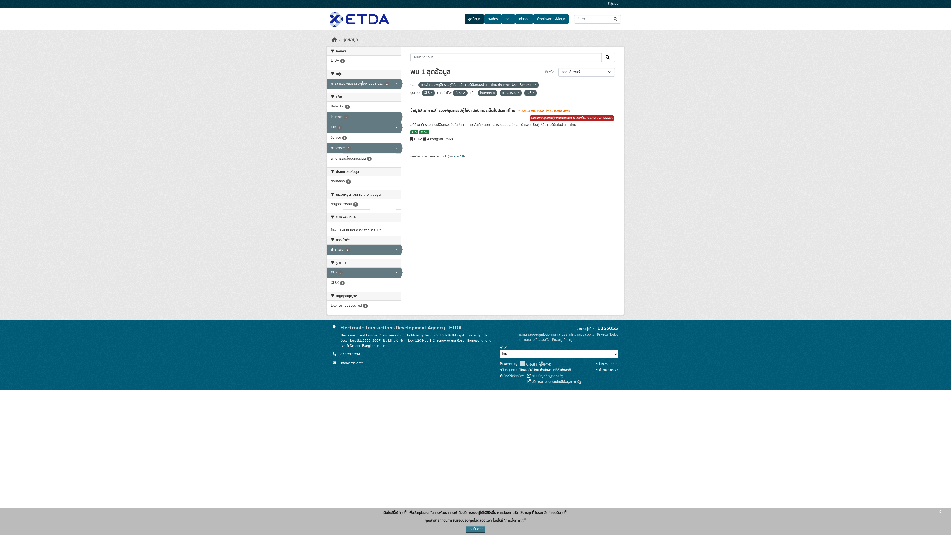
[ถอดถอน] (535, 85)
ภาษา (504, 347)
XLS (414, 132)
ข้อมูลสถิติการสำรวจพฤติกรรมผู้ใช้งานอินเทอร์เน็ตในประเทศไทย (463, 110)
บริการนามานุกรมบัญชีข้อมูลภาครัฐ (556, 381)
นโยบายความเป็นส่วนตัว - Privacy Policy (544, 339)
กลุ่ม (508, 19)
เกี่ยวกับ (524, 19)
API (445, 156)
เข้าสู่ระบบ (613, 3)
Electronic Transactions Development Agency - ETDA (401, 328)
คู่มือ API (459, 156)
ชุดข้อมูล (474, 19)
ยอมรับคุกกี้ (475, 529)
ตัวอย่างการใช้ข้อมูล (551, 19)
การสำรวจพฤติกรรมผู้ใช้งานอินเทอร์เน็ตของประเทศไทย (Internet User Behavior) (572, 118)
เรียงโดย (550, 72)
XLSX (424, 132)
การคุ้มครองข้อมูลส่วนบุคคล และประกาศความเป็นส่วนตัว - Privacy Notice (567, 334)
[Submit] (615, 19)
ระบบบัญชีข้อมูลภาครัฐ (547, 376)
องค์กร (493, 19)
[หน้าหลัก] (334, 40)
